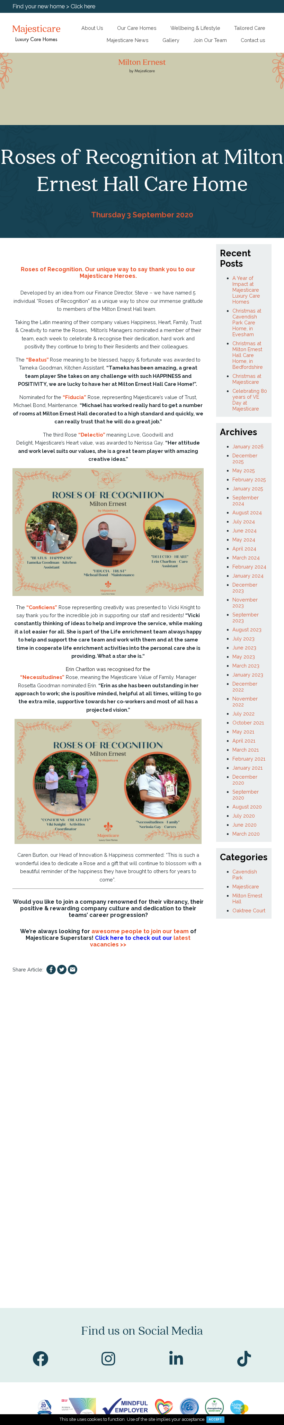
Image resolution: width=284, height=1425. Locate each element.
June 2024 (244, 530)
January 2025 (247, 488)
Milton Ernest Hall (122, 309)
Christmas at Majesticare (246, 379)
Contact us (253, 40)
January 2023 (247, 675)
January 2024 (248, 576)
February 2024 (249, 567)
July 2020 (243, 816)
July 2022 (243, 713)
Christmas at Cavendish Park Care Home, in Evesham (246, 322)
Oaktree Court (248, 910)
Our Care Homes (137, 28)
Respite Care (34, 112)
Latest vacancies (38, 58)
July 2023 (243, 638)
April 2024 (244, 549)
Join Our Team (210, 40)
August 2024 (247, 512)
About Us (92, 28)
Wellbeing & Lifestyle (195, 28)
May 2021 (243, 732)
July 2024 (243, 521)
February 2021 (248, 759)
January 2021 (247, 768)
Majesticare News (128, 40)
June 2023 (244, 648)
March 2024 (246, 558)
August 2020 (247, 807)
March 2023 (245, 666)
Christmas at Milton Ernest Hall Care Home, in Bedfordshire (247, 355)
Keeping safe (35, 136)
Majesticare (245, 886)
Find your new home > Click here (53, 6)
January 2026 (248, 446)
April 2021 (243, 741)
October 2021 (248, 723)
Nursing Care (35, 76)
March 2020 (246, 834)
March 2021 (245, 750)
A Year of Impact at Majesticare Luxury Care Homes (246, 290)
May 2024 (243, 539)
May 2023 (243, 657)
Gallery (170, 40)
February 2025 (249, 479)
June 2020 (244, 825)
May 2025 (243, 470)
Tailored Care (249, 28)
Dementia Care (37, 94)
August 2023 (246, 629)
